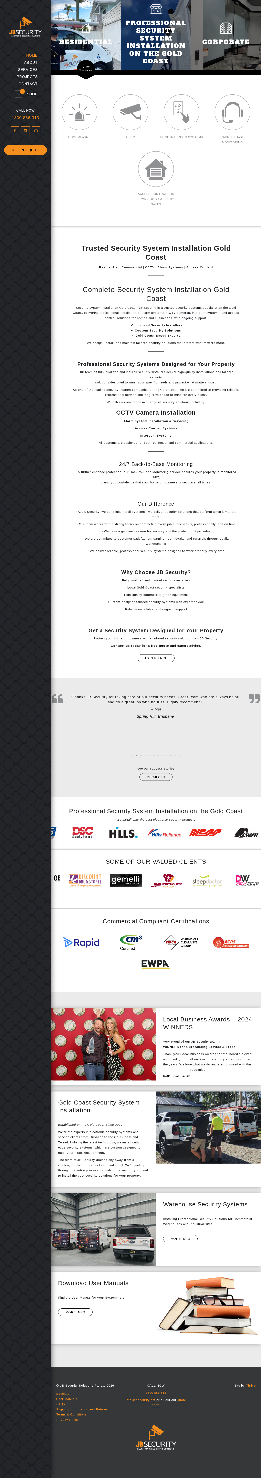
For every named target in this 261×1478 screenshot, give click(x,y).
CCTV (130, 137)
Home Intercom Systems (181, 137)
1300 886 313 (25, 117)
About (31, 62)
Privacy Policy (67, 1419)
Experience (156, 658)
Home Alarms (79, 137)
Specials (62, 1393)
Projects (27, 77)
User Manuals (66, 1399)
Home (32, 55)
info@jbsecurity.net (140, 1400)
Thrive (251, 1385)
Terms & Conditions (71, 1414)
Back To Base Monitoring (232, 139)
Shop (30, 94)
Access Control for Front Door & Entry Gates (156, 199)
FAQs (60, 1404)
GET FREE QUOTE (25, 150)
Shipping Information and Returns (82, 1409)
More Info (180, 1238)
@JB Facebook (176, 1075)
